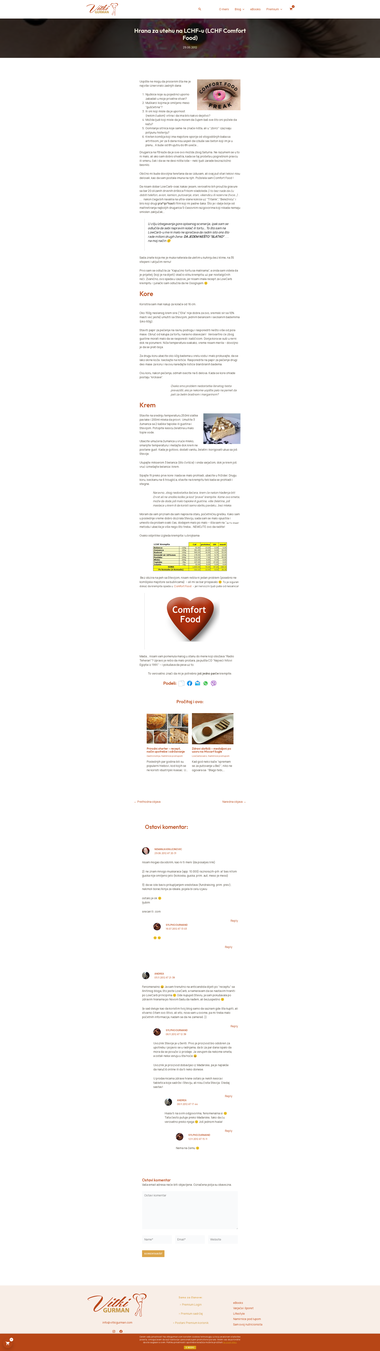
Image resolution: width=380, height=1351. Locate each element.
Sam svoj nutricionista (247, 1324)
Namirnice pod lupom (172, 756)
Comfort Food (182, 586)
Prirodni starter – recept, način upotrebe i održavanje (166, 750)
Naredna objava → (234, 801)
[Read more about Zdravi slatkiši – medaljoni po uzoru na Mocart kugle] (212, 728)
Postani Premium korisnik (192, 1323)
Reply (234, 921)
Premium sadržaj (192, 1314)
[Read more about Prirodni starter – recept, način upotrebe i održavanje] (167, 728)
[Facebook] (121, 1331)
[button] (199, 9)
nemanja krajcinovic (168, 849)
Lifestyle (239, 1314)
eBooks (255, 9)
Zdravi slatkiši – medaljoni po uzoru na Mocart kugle (211, 750)
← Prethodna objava (147, 801)
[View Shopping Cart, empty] (291, 9)
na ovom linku (229, 1342)
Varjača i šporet (243, 1308)
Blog (238, 9)
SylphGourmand (177, 924)
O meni (224, 9)
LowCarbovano (199, 756)
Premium (272, 9)
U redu (190, 1347)
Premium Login (192, 1304)
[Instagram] (114, 1331)
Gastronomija (153, 756)
